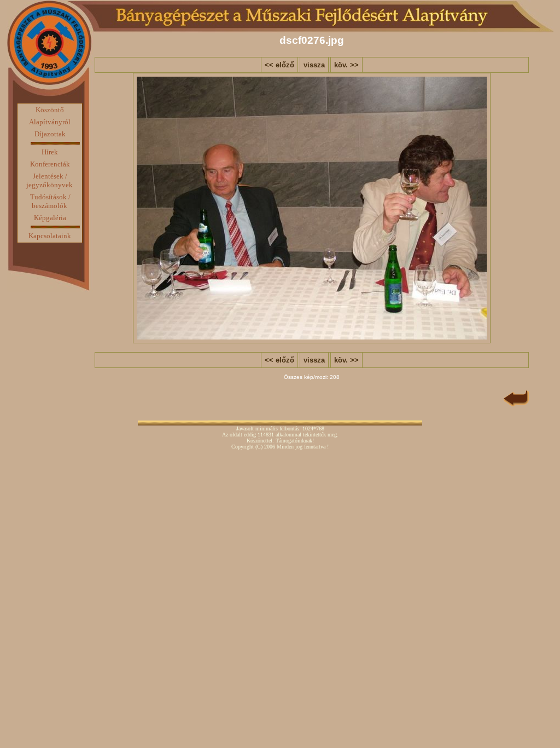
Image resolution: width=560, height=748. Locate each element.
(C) (258, 447)
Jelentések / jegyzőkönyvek (49, 180)
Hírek (50, 152)
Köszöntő (50, 110)
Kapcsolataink (49, 236)
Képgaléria (50, 218)
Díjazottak (50, 134)
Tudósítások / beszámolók (50, 201)
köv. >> (346, 65)
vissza (314, 65)
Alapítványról (50, 122)
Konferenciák (50, 164)
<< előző (279, 65)
